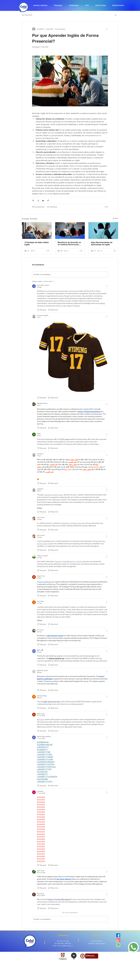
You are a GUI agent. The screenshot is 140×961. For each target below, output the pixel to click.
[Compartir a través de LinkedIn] (43, 200)
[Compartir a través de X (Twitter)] (38, 200)
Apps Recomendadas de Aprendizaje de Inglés (101, 243)
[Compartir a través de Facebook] (33, 200)
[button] (116, 15)
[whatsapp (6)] (118, 945)
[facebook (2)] (118, 935)
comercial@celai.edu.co (65, 946)
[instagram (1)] (118, 940)
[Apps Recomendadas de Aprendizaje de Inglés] (103, 230)
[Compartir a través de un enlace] (48, 200)
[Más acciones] (106, 29)
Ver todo (115, 218)
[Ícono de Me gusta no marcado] (38, 310)
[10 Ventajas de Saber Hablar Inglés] (37, 230)
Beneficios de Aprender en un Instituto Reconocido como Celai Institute (69, 243)
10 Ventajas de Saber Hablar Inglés (36, 243)
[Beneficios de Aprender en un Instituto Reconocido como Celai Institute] (70, 230)
